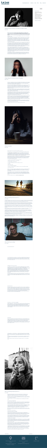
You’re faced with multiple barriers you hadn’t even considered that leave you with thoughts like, (17, 33)
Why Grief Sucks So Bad (10, 242)
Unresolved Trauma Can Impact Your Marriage (38, 17)
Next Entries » (31, 433)
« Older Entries (7, 433)
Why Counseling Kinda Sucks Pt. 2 (12, 391)
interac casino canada (16, 274)
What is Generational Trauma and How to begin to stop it (38, 15)
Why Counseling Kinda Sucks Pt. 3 (12, 197)
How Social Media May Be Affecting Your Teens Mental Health (38, 13)
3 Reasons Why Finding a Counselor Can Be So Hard (16, 28)
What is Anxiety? (8, 146)
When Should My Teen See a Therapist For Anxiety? (38, 14)
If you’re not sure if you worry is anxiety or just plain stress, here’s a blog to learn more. (18, 154)
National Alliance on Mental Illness (13, 152)
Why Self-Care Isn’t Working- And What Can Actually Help (38, 18)
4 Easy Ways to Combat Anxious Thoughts (14, 78)
